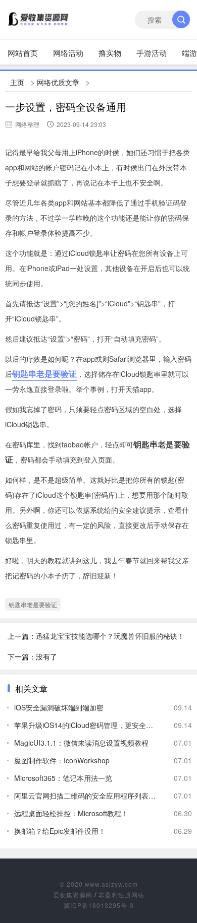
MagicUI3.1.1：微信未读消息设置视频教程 (81, 743)
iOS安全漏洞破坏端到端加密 (59, 707)
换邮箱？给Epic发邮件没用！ (60, 831)
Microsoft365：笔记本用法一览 (63, 778)
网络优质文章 (58, 82)
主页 (17, 82)
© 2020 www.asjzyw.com (99, 884)
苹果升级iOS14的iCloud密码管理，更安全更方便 (85, 725)
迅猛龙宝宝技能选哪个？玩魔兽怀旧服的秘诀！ (110, 636)
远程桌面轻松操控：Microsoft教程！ (71, 813)
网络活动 (68, 52)
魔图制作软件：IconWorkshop (62, 760)
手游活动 (151, 52)
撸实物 (109, 52)
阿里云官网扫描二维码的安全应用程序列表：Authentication (85, 795)
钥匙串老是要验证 (44, 373)
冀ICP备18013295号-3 (99, 905)
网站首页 (23, 52)
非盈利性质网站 (121, 894)
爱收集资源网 (72, 894)
